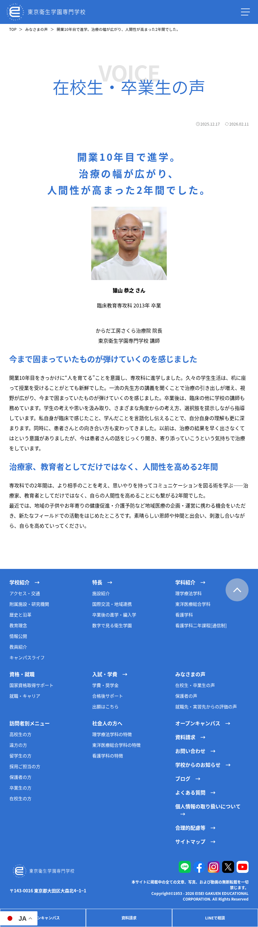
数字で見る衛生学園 (112, 625)
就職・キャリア (24, 696)
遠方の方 (18, 745)
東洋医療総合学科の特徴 (116, 745)
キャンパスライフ (27, 657)
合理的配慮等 (190, 827)
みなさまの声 (36, 29)
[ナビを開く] (245, 12)
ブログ (182, 778)
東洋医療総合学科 (192, 604)
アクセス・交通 (24, 593)
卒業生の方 (20, 787)
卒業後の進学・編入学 (114, 614)
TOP (12, 29)
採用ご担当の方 (24, 766)
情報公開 (18, 636)
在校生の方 (20, 798)
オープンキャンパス (43, 917)
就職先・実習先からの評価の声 (206, 706)
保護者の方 (20, 777)
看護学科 (184, 614)
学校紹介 (19, 582)
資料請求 (129, 917)
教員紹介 (18, 646)
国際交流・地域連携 (112, 604)
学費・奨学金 (105, 685)
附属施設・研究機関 (29, 604)
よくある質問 (190, 792)
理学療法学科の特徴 (112, 734)
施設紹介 (101, 593)
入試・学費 (104, 674)
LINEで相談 (215, 917)
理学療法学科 (188, 593)
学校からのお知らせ (198, 764)
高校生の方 (20, 734)
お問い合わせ (190, 751)
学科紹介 (185, 582)
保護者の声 (186, 696)
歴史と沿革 (20, 614)
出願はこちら (105, 706)
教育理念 (18, 625)
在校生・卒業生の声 (195, 685)
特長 (97, 582)
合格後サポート (107, 696)
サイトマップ (190, 841)
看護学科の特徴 (107, 755)
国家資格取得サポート (31, 685)
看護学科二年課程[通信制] (201, 625)
